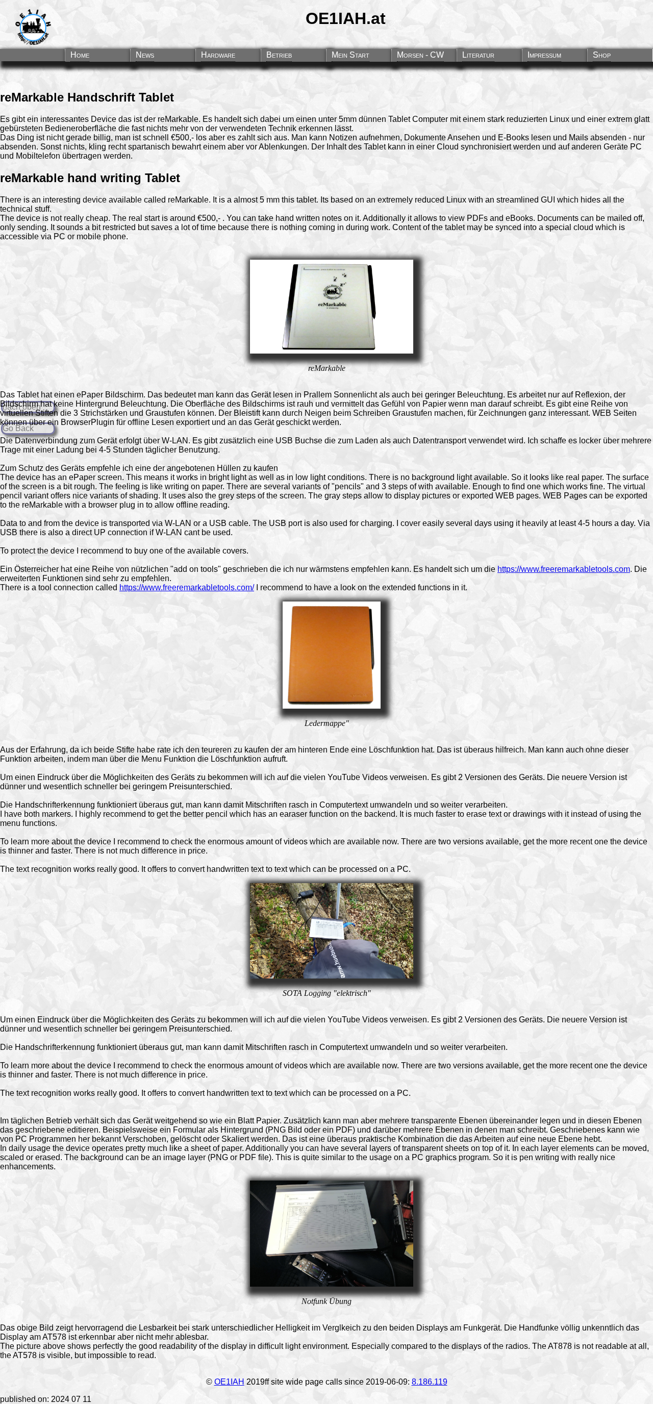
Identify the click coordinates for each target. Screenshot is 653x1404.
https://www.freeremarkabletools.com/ (186, 587)
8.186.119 (429, 1381)
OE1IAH (229, 1381)
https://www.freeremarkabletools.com (563, 569)
